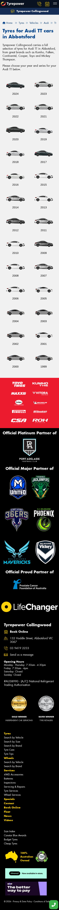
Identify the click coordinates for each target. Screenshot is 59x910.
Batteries (8, 778)
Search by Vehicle (13, 737)
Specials (9, 799)
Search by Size (12, 741)
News (7, 816)
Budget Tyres (10, 839)
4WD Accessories (13, 774)
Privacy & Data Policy (22, 901)
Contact (9, 803)
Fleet (7, 811)
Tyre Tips (8, 754)
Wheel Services (12, 795)
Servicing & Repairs (14, 786)
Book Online (12, 807)
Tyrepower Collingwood (32, 11)
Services (9, 770)
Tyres (7, 733)
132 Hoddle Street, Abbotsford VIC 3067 (31, 640)
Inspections (10, 782)
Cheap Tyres (10, 843)
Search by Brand (13, 745)
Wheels (9, 758)
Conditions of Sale (42, 901)
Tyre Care (9, 749)
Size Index (9, 831)
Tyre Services (11, 790)
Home (8, 23)
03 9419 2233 (19, 648)
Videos (8, 820)
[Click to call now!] (39, 4)
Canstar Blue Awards (15, 835)
